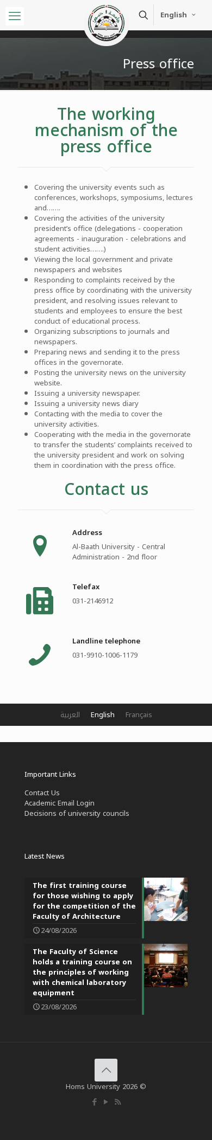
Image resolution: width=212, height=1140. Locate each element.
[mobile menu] (14, 16)
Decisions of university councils (76, 813)
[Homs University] (106, 13)
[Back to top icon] (106, 1070)
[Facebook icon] (95, 1102)
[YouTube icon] (106, 1102)
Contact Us (42, 793)
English (173, 15)
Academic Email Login (59, 803)
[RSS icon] (118, 1102)
